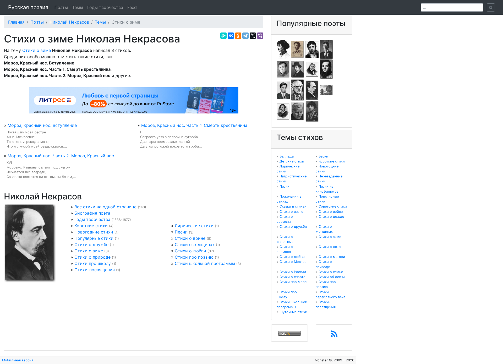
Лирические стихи (194, 225)
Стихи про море (293, 282)
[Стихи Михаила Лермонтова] (326, 69)
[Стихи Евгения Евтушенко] (283, 69)
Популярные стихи (93, 238)
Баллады (287, 156)
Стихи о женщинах (195, 244)
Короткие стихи (91, 225)
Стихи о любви (190, 250)
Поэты (61, 7)
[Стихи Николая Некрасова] (312, 90)
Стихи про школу (92, 263)
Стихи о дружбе (91, 244)
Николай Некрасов (69, 22)
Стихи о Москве (293, 262)
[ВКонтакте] (231, 35)
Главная (16, 22)
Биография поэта (92, 213)
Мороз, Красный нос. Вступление (42, 125)
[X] (253, 35)
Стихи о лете (330, 247)
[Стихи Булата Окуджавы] (326, 90)
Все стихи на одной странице (105, 206)
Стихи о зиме (36, 50)
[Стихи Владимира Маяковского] (283, 90)
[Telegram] (245, 35)
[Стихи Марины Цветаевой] (312, 111)
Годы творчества (105, 7)
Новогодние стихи (93, 232)
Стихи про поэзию (194, 257)
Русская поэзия (28, 7)
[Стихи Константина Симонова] (297, 111)
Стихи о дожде (331, 217)
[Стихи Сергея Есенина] (297, 69)
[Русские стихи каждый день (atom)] (334, 335)
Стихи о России (293, 272)
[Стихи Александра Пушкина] (283, 111)
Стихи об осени (332, 277)
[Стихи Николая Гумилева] (326, 49)
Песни (181, 232)
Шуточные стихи (293, 312)
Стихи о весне (291, 212)
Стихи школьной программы (205, 263)
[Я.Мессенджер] (223, 35)
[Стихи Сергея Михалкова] (297, 90)
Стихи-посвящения (94, 269)
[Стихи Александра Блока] (297, 49)
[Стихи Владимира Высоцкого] (312, 49)
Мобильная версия (17, 360)
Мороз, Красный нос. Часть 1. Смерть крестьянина (194, 125)
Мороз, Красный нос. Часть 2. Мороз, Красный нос (61, 155)
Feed (132, 7)
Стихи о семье (331, 272)
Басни (323, 156)
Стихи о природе (92, 257)
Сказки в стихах (293, 206)
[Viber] (260, 35)
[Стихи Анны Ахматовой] (283, 49)
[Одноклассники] (238, 35)
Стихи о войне (190, 238)
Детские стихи (292, 161)
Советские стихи (333, 206)
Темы (77, 7)
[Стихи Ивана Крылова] (312, 69)
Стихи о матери (332, 257)
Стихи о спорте (292, 277)
